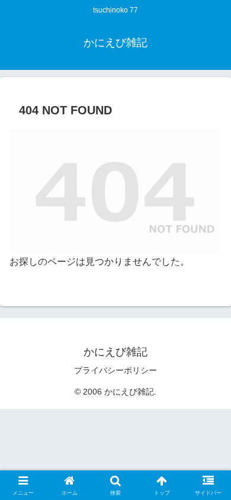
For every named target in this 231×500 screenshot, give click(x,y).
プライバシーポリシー (115, 370)
